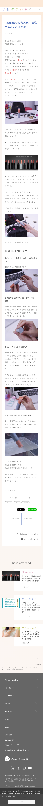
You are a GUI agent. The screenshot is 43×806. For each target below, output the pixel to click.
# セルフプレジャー (10, 497)
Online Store (18, 759)
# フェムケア (9, 502)
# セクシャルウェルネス (23, 497)
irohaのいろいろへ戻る (29, 534)
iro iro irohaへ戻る (31, 539)
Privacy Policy (10, 745)
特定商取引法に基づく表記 (15, 750)
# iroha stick (25, 502)
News (8, 719)
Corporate (9, 735)
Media (8, 727)
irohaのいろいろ (30, 667)
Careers (8, 740)
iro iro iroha (20, 667)
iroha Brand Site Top (8, 667)
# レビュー (17, 502)
